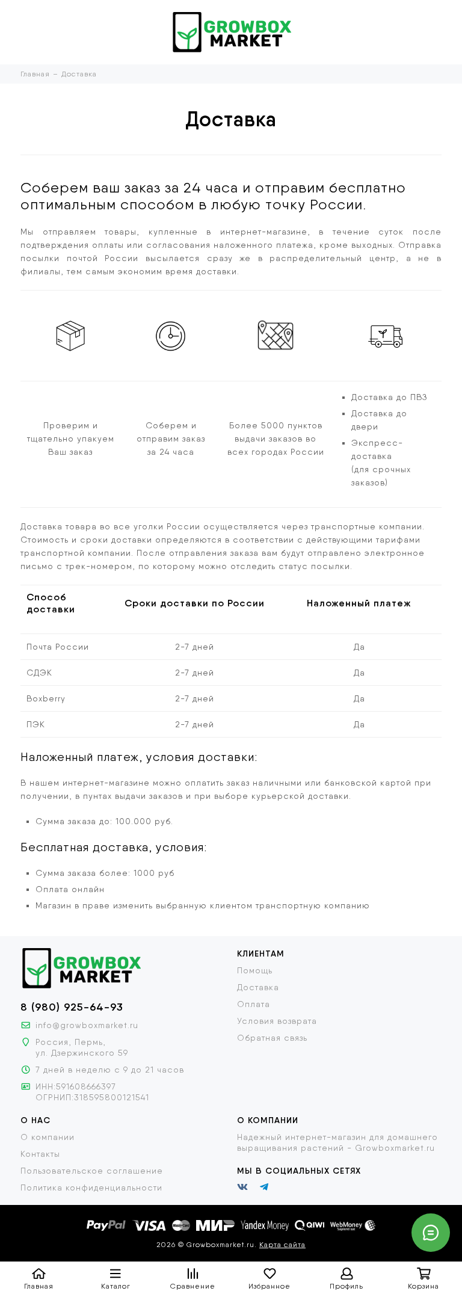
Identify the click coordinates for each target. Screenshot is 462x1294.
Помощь (255, 970)
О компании (47, 1137)
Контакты (40, 1154)
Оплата (253, 1004)
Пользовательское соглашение (91, 1170)
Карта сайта (282, 1244)
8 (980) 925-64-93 (71, 1007)
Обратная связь (272, 1038)
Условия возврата (277, 1021)
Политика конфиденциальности (91, 1187)
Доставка (258, 987)
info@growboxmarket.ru (86, 1025)
